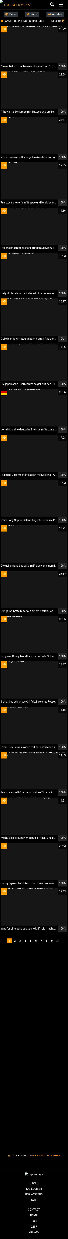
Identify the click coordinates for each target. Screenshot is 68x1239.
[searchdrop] (52, 4)
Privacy (34, 1232)
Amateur (57, 14)
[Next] (57, 940)
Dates (12, 14)
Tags (34, 1200)
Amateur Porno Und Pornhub (45, 1156)
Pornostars (34, 1194)
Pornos (34, 1183)
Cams (34, 14)
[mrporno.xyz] (19, 4)
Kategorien (20, 1156)
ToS (34, 1221)
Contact (34, 1209)
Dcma (34, 1215)
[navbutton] (61, 4)
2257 (34, 1226)
